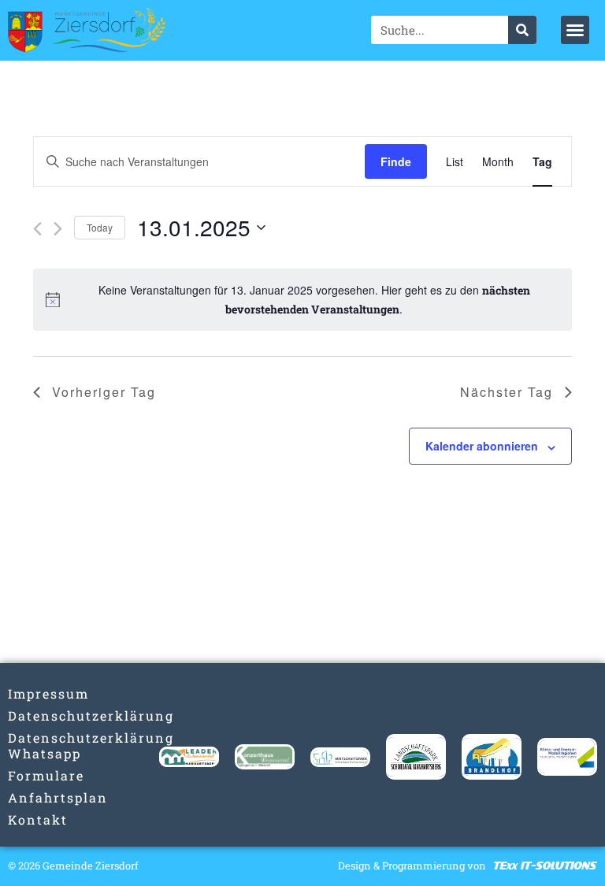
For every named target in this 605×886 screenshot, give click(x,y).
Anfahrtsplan (38, 797)
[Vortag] (37, 228)
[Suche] (522, 30)
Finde (395, 161)
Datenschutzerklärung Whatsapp (38, 745)
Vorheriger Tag (104, 392)
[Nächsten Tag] (58, 228)
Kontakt (38, 819)
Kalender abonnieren (481, 446)
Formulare (38, 775)
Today (100, 227)
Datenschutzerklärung (38, 715)
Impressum (38, 693)
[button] (575, 30)
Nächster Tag (506, 392)
